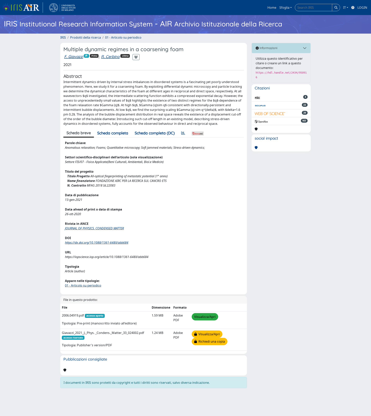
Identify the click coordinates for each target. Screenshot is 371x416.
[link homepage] (22, 7)
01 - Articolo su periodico (123, 37)
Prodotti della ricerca (85, 37)
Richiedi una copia (211, 341)
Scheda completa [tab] (112, 133)
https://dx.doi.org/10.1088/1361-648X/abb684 (96, 242)
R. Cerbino (110, 56)
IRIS (63, 37)
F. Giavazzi (73, 56)
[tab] (183, 133)
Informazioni (268, 48)
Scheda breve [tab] (78, 132)
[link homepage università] (62, 7)
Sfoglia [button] (284, 7)
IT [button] (344, 7)
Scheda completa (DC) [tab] (155, 133)
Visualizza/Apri (205, 317)
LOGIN (362, 7)
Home (271, 7)
